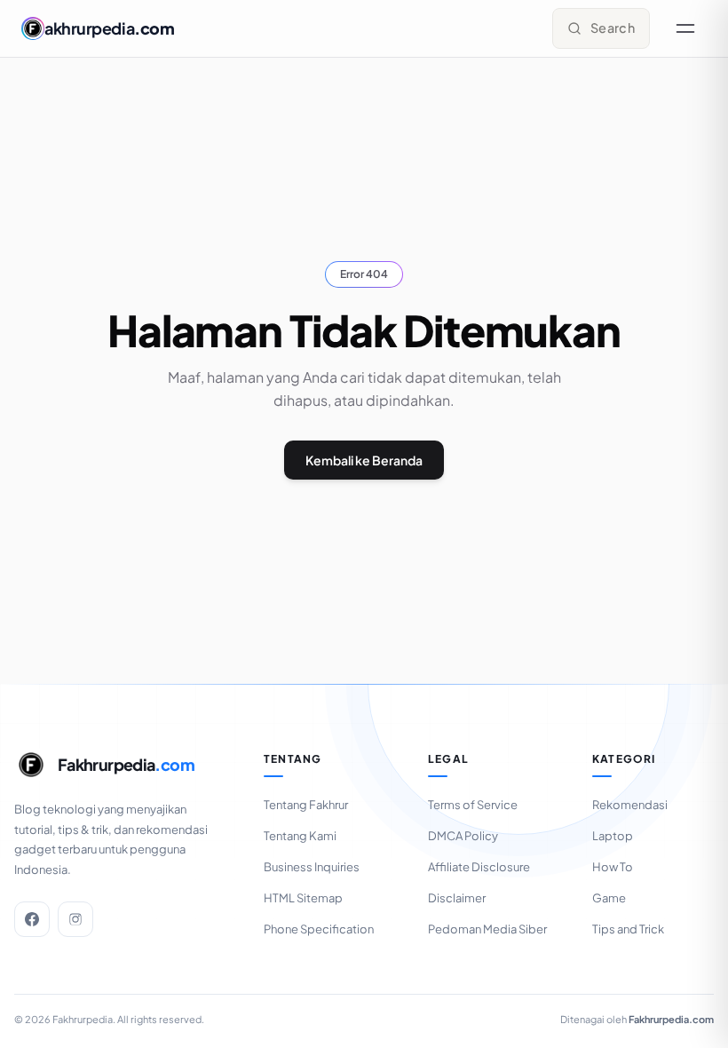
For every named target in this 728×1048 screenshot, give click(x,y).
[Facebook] (32, 919)
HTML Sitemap (303, 898)
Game (609, 898)
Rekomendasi (630, 805)
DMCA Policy (463, 836)
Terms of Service (473, 805)
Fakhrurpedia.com (671, 1019)
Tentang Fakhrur (306, 805)
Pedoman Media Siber (487, 929)
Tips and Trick (628, 929)
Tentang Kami (300, 836)
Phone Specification (319, 929)
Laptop (612, 836)
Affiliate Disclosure (479, 867)
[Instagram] (75, 919)
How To (612, 867)
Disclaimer (457, 898)
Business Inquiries (312, 867)
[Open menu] (685, 28)
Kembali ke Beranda (364, 460)
